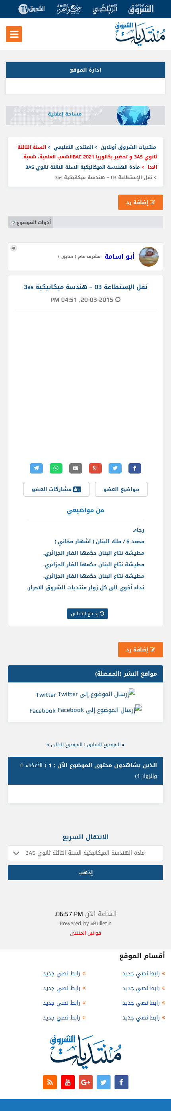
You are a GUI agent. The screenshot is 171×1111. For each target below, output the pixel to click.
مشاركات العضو (52, 489)
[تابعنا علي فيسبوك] (121, 1082)
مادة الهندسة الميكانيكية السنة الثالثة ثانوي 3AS (82, 167)
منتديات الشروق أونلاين (128, 147)
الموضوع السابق (103, 744)
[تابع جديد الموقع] (50, 1082)
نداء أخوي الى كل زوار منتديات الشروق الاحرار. (85, 588)
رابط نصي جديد (141, 973)
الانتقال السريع (85, 837)
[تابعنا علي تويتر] (104, 1082)
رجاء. (138, 530)
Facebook (42, 710)
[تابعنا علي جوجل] (86, 1082)
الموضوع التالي (66, 744)
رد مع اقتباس (85, 613)
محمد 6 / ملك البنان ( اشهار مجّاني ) (99, 541)
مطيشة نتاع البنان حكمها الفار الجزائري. (93, 553)
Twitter (46, 694)
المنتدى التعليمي (73, 147)
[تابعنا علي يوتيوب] (68, 1082)
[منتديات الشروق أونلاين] (140, 44)
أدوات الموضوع (34, 222)
